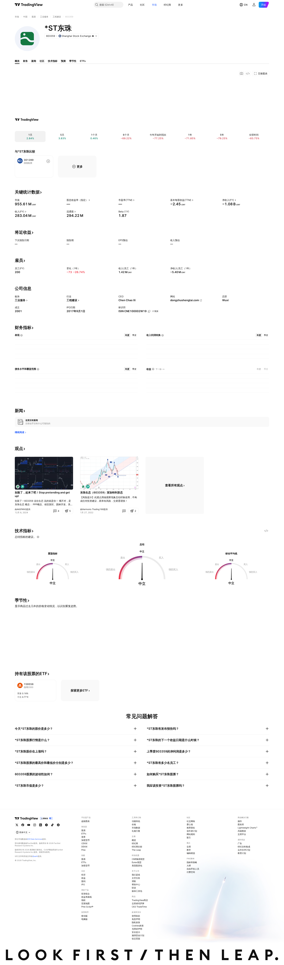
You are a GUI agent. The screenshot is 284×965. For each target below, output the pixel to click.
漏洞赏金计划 (138, 935)
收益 (83, 878)
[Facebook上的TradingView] (23, 825)
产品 (130, 4)
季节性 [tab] (72, 60)
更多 (180, 4)
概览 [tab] (17, 60)
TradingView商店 (140, 900)
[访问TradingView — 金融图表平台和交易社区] (27, 120)
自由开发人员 (193, 869)
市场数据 (136, 827)
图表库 (241, 824)
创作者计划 (192, 831)
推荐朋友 (191, 827)
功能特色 (136, 821)
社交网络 (191, 821)
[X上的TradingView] (17, 825)
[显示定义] (21, 200)
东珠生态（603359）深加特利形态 (101, 492)
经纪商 (167, 4)
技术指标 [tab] (52, 60)
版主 (189, 837)
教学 (189, 850)
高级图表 (242, 831)
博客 (134, 881)
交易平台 (242, 834)
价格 (134, 824)
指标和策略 (192, 862)
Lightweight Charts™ (247, 827)
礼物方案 (136, 831)
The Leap (136, 850)
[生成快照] (241, 73)
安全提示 (136, 932)
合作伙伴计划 (244, 850)
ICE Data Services (34, 839)
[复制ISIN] (149, 311)
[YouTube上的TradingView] (29, 825)
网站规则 (191, 834)
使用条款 (136, 916)
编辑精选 (191, 853)
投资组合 (85, 893)
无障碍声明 (137, 929)
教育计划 (242, 853)
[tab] (127, 335)
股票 (83, 830)
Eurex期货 (136, 862)
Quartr (35, 856)
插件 (240, 821)
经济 (83, 874)
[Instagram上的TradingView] (35, 825)
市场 (154, 4)
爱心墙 (190, 824)
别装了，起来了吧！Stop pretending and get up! (42, 494)
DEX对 (84, 846)
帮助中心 (136, 884)
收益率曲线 (86, 897)
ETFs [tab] (83, 60)
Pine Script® (87, 906)
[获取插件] (247, 73)
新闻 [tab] (33, 60)
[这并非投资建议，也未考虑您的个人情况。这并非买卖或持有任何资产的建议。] (38, 537)
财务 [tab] (25, 60)
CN (245, 4)
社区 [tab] (42, 60)
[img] (93, 36)
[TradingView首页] (29, 5)
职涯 (134, 887)
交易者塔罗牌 (138, 903)
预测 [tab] (63, 60)
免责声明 (136, 919)
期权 (83, 900)
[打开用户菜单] (254, 5)
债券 (83, 837)
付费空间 (191, 872)
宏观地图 (85, 903)
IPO (83, 884)
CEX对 (84, 843)
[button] (135, 5)
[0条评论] (124, 511)
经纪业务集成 (244, 846)
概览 (134, 840)
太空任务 (136, 878)
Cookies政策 (138, 925)
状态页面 (136, 938)
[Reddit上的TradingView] (58, 825)
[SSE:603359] (18, 486)
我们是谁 (136, 874)
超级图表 (85, 821)
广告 (240, 843)
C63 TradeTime (139, 906)
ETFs (83, 833)
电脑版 (84, 919)
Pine (83, 850)
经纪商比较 (137, 846)
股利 (83, 881)
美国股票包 (137, 865)
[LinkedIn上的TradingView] (40, 825)
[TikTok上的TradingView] (52, 825)
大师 (189, 865)
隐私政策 (136, 922)
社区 (142, 4)
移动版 (84, 916)
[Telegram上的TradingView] (46, 825)
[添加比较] (48, 161)
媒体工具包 (137, 891)
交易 (189, 846)
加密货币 (85, 840)
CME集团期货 (138, 859)
